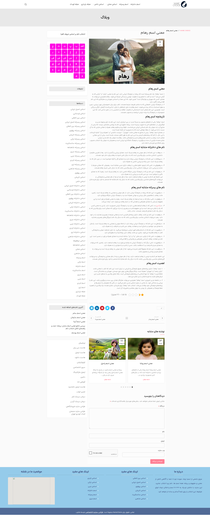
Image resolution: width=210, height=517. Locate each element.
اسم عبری (81, 275)
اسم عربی (81, 279)
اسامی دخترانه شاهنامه (76, 215)
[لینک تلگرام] (91, 308)
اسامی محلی (80, 249)
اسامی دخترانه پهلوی (77, 198)
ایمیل (162, 441)
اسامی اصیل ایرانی (78, 109)
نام (163, 431)
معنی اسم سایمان (78, 317)
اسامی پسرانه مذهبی (77, 169)
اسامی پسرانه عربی (78, 156)
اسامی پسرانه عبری (77, 152)
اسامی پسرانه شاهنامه (76, 147)
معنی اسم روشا (146, 363)
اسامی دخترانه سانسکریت (75, 211)
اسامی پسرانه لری (78, 164)
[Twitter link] (107, 308)
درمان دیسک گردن (77, 401)
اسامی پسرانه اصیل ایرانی (75, 122)
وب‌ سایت (161, 450)
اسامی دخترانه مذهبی (76, 236)
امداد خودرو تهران (78, 414)
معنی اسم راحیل (107, 363)
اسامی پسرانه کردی (77, 160)
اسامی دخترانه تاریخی (76, 203)
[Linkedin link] (97, 308)
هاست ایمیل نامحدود (76, 387)
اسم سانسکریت (78, 270)
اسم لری (82, 287)
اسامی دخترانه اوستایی (76, 190)
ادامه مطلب (146, 379)
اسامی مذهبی (79, 253)
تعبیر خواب (80, 391)
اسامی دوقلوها (79, 241)
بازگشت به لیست (127, 318)
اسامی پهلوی (80, 173)
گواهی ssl (81, 382)
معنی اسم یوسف (78, 333)
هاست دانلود (80, 357)
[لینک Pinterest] (102, 308)
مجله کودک (80, 296)
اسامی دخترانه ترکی (77, 207)
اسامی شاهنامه (79, 245)
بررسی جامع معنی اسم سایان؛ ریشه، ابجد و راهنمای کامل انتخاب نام (68, 327)
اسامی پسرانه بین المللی (75, 126)
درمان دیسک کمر (78, 396)
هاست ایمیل (80, 352)
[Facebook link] (112, 308)
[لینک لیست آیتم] (127, 478)
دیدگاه (161, 406)
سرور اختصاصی (79, 367)
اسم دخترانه (80, 266)
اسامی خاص (80, 181)
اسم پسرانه (80, 258)
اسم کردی (81, 283)
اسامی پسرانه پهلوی (77, 130)
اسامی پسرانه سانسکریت (75, 143)
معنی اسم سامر (79, 313)
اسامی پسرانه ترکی (78, 139)
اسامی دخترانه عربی (77, 224)
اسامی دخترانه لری (78, 232)
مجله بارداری (80, 291)
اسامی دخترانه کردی (77, 228)
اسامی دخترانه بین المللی (75, 194)
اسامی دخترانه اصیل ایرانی (74, 186)
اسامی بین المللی (78, 118)
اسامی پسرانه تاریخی (77, 135)
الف (82, 46)
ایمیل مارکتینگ (79, 372)
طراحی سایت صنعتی (77, 411)
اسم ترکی (81, 262)
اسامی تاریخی (79, 177)
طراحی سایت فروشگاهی (75, 406)
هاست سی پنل (79, 347)
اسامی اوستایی (79, 113)
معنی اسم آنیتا (79, 322)
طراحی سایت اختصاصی (94, 512)
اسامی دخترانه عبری (77, 219)
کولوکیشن (81, 362)
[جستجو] (26, 4)
